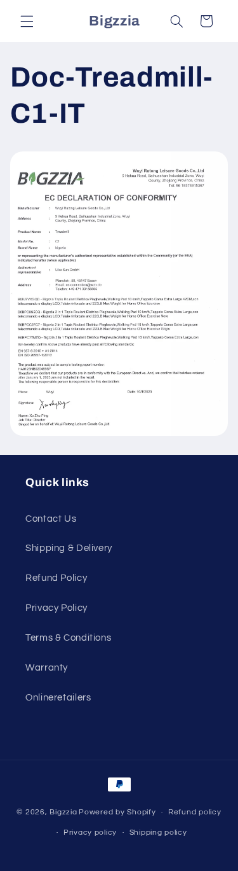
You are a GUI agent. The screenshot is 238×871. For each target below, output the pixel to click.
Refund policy (194, 812)
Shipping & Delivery (68, 548)
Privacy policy (90, 832)
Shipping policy (158, 832)
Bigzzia (63, 812)
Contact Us (50, 519)
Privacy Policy (56, 608)
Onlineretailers (58, 697)
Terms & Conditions (68, 638)
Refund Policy (56, 578)
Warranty (46, 667)
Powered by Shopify (117, 812)
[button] (26, 21)
